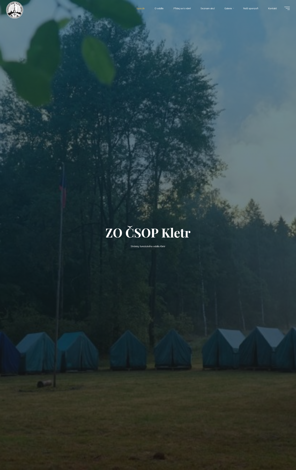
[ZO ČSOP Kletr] (14, 9)
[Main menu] (287, 8)
